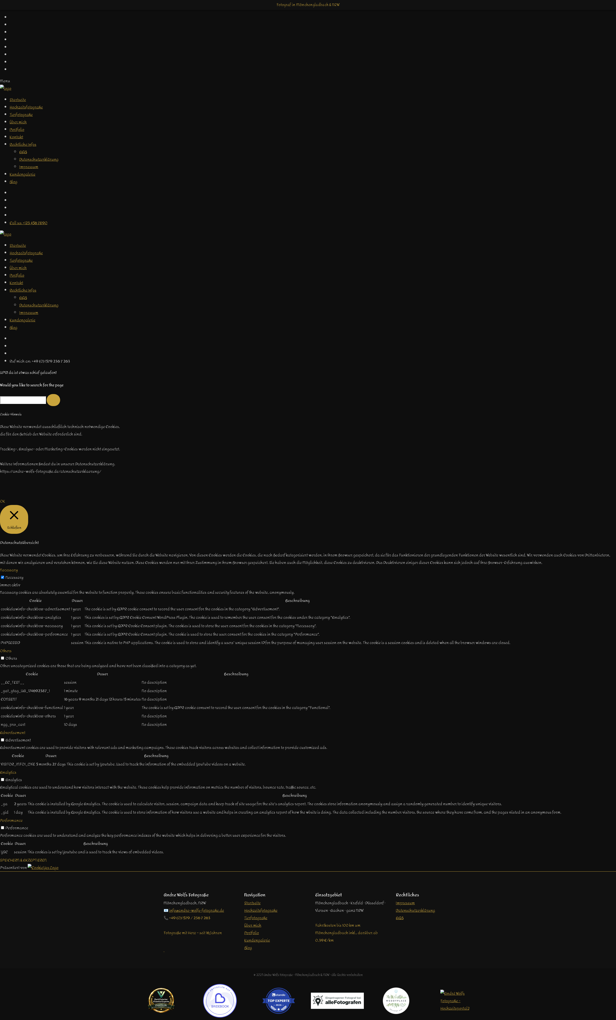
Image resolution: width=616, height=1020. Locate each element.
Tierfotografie (21, 114)
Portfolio (17, 129)
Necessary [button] (9, 570)
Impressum (28, 167)
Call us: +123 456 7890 (28, 223)
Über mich (18, 122)
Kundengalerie (22, 174)
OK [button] (2, 501)
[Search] (53, 400)
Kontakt (16, 137)
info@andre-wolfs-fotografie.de (196, 910)
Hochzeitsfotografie (26, 107)
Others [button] (6, 651)
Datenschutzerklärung (38, 159)
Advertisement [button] (12, 732)
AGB (23, 152)
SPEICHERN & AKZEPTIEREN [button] (23, 860)
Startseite (18, 99)
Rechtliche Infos (23, 144)
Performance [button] (11, 820)
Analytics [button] (8, 772)
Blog (13, 181)
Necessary (14, 577)
